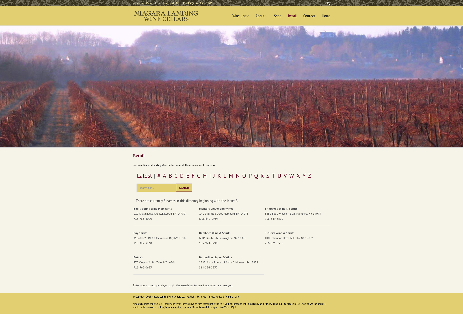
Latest (144, 175)
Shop (277, 16)
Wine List (239, 16)
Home (326, 16)
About (260, 16)
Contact (309, 16)
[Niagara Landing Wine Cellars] (166, 15)
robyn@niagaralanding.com (172, 307)
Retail (292, 16)
